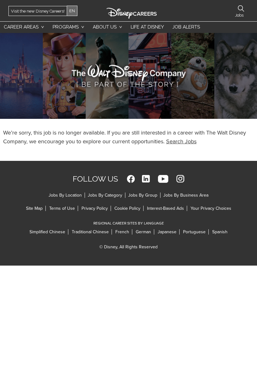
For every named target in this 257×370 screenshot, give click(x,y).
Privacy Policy (94, 208)
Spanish (220, 232)
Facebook (131, 179)
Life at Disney (147, 27)
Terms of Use (62, 208)
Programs (66, 27)
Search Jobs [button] (241, 8)
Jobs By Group (142, 195)
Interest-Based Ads (165, 208)
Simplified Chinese (47, 232)
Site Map (34, 208)
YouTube (163, 179)
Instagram (180, 179)
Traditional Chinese (90, 232)
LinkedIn (146, 179)
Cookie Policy (127, 208)
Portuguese (194, 232)
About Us (105, 27)
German (143, 232)
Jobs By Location (65, 195)
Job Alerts (186, 27)
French (122, 232)
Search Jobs (181, 141)
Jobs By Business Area (185, 195)
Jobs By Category (105, 195)
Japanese (167, 232)
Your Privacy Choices (211, 208)
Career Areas (21, 27)
